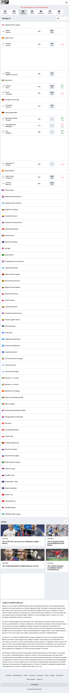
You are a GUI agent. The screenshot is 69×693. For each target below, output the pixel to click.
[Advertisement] (34, 59)
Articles (47, 675)
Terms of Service (31, 679)
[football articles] (66, 522)
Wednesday (41, 12)
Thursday (50, 12)
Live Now (25, 675)
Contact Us (39, 679)
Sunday (14, 12)
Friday (58, 12)
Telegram (52, 675)
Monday (23, 12)
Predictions (9, 675)
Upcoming (32, 675)
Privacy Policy (59, 675)
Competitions (39, 675)
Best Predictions (17, 675)
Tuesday (32, 12)
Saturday (5, 12)
